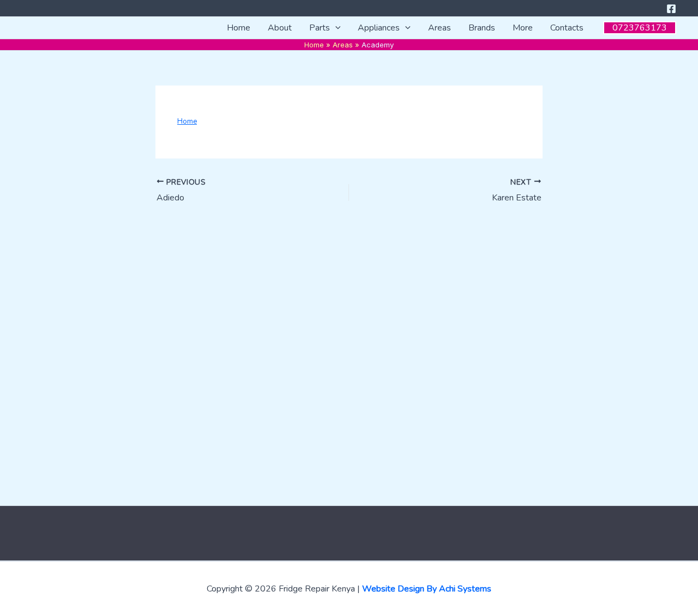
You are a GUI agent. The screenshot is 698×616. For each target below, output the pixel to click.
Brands (481, 28)
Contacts (566, 28)
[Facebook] (671, 9)
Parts (319, 28)
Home (238, 28)
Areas (439, 28)
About (280, 28)
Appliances (379, 28)
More (523, 28)
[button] (335, 28)
